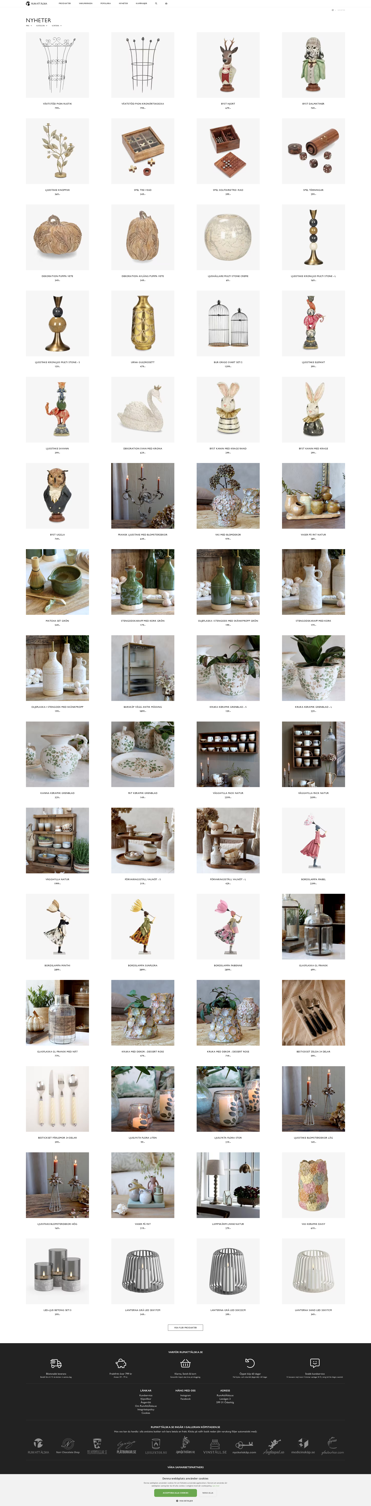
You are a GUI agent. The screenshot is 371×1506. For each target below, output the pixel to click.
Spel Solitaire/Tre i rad (228, 190)
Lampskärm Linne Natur (228, 1224)
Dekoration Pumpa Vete (57, 276)
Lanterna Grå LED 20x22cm (228, 1310)
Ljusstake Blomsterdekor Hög (57, 1224)
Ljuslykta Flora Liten (143, 1137)
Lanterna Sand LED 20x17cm (313, 1310)
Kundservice (145, 1395)
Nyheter (123, 3)
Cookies (146, 1412)
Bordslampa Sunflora (142, 965)
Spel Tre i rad (143, 190)
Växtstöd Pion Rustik (57, 103)
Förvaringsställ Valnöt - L (228, 879)
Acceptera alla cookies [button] (175, 1492)
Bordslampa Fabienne (228, 965)
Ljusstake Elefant (313, 362)
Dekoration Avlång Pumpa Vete (143, 276)
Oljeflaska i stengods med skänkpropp (57, 707)
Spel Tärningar (313, 190)
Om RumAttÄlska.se (146, 1405)
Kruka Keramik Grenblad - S (228, 707)
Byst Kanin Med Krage (313, 448)
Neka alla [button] (207, 1492)
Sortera (55, 26)
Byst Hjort (228, 103)
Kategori (40, 26)
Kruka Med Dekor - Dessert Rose (143, 1051)
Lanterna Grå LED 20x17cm (142, 1310)
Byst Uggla (57, 534)
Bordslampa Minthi (57, 965)
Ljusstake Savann (57, 448)
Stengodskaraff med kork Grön (142, 620)
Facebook (186, 1398)
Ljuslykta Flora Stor (228, 1137)
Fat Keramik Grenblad (143, 793)
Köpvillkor (146, 1398)
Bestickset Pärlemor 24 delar (57, 1137)
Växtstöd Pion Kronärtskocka (143, 103)
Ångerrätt (146, 1402)
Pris (27, 26)
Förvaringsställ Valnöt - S (143, 879)
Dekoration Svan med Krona (142, 448)
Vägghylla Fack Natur (228, 793)
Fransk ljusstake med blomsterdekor (142, 534)
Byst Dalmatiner (313, 103)
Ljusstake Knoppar (57, 190)
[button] (185, 1501)
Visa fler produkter (185, 1327)
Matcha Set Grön (57, 620)
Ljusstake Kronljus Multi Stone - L (313, 276)
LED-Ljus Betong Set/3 (57, 1310)
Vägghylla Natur (57, 879)
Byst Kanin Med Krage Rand (228, 448)
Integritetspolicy (146, 1409)
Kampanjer (141, 3)
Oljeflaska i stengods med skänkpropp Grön (228, 620)
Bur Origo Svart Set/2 (228, 362)
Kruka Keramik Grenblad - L (313, 707)
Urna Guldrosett (143, 362)
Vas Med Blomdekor (228, 534)
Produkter (65, 3)
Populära (106, 3)
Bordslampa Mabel (313, 879)
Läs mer (216, 1486)
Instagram (185, 1395)
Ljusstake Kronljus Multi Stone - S (57, 362)
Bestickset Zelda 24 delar (313, 1051)
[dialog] (185, 1490)
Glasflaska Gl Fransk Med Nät (57, 1051)
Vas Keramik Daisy (313, 1224)
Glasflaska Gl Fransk (313, 965)
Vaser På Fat (143, 1224)
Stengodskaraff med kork (313, 620)
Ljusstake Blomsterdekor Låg (313, 1137)
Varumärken (85, 3)
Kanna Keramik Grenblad (57, 793)
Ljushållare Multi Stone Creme (228, 276)
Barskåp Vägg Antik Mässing (143, 707)
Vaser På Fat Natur (313, 534)
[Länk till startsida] (333, 10)
